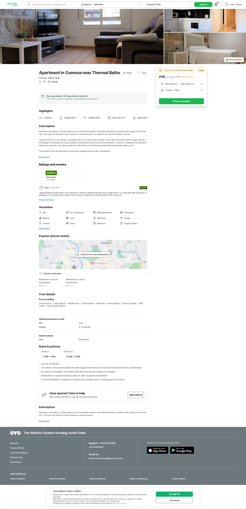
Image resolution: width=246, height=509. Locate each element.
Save (144, 73)
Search (203, 4)
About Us (14, 443)
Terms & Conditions (19, 453)
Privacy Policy (16, 457)
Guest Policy (15, 462)
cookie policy (121, 503)
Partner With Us (17, 448)
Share (129, 73)
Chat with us (135, 395)
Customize (174, 500)
